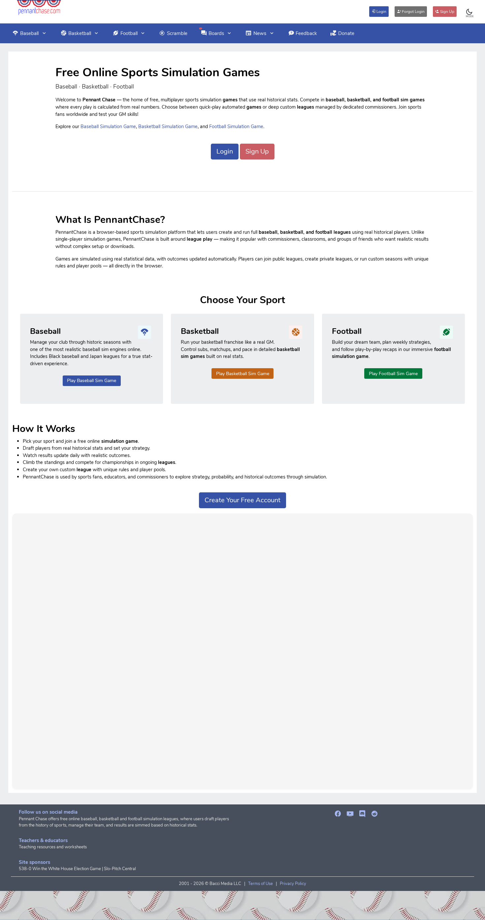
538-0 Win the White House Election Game (60, 869)
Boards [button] (216, 33)
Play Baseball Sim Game (91, 380)
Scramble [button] (177, 33)
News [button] (259, 33)
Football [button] (129, 33)
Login (380, 11)
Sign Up (446, 11)
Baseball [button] (29, 33)
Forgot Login (413, 11)
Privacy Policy (293, 884)
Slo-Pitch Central (120, 869)
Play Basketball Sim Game (242, 374)
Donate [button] (346, 33)
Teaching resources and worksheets (53, 847)
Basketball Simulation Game (168, 126)
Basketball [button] (79, 33)
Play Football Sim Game (393, 374)
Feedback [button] (306, 33)
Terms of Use (260, 884)
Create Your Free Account (242, 500)
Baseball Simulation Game (108, 126)
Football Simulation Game (236, 126)
